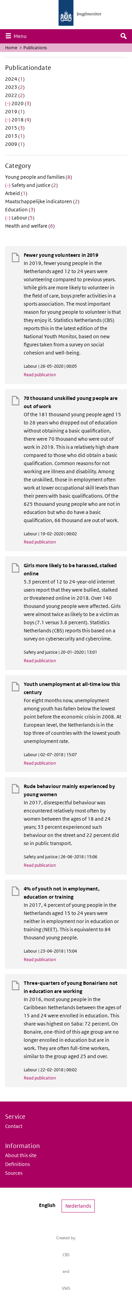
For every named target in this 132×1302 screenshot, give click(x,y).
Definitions (17, 1164)
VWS (66, 1288)
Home (11, 48)
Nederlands (78, 1206)
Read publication (40, 375)
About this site (21, 1155)
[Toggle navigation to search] (123, 36)
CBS (66, 1255)
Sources (13, 1173)
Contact (13, 1126)
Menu (22, 36)
